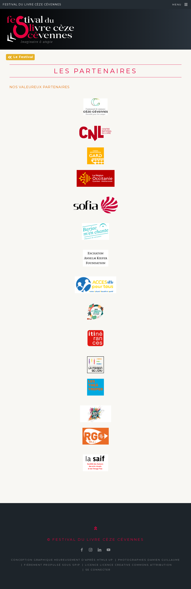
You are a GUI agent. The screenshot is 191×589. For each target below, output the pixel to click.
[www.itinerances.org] (95, 339)
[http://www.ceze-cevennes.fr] (95, 107)
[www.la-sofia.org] (95, 206)
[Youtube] (108, 549)
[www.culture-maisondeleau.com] (95, 365)
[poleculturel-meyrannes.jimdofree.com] (95, 285)
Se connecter (98, 569)
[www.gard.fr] (95, 156)
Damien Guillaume (164, 559)
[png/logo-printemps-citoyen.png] (95, 312)
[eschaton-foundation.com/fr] (95, 259)
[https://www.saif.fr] (95, 463)
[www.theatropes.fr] (95, 388)
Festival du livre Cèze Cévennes (32, 4)
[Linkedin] (99, 549)
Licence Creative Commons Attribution (136, 564)
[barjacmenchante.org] (95, 232)
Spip (76, 564)
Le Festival (23, 57)
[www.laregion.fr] (96, 179)
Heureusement (67, 559)
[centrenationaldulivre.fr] (95, 134)
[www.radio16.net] (95, 414)
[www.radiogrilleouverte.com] (95, 437)
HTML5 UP (105, 559)
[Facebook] (81, 549)
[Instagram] (90, 549)
